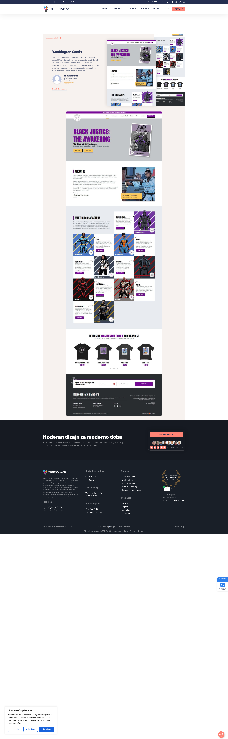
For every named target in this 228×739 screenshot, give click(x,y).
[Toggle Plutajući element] (221, 734)
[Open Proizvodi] (123, 9)
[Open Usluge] (109, 9)
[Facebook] (172, 2)
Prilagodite (15, 729)
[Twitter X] (176, 2)
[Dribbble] (184, 2)
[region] (31, 720)
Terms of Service (135, 531)
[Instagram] (180, 2)
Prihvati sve (46, 729)
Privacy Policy (121, 531)
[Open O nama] (160, 9)
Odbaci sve (30, 729)
